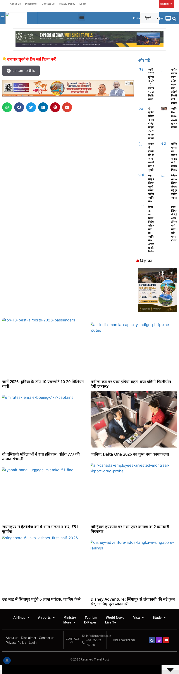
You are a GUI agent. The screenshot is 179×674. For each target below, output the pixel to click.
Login (82, 3)
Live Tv (110, 622)
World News (115, 617)
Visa (136, 617)
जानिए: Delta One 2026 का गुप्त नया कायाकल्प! (130, 454)
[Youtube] (166, 640)
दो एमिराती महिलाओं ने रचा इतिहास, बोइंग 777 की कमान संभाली (153, 123)
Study (157, 617)
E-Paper (90, 622)
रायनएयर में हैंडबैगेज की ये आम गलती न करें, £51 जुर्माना (40, 529)
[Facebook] (152, 640)
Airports (44, 617)
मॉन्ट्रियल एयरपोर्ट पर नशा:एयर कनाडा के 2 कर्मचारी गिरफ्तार (130, 529)
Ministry (70, 617)
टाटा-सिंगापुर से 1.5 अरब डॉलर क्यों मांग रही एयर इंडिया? (175, 223)
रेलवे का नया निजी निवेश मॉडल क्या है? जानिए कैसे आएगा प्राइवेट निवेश (151, 229)
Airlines (19, 617)
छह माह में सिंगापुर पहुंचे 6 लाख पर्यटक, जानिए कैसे (152, 188)
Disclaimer (31, 3)
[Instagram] (159, 640)
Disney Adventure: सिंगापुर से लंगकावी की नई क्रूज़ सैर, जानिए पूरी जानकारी (133, 601)
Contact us (48, 3)
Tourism (91, 617)
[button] (81, 17)
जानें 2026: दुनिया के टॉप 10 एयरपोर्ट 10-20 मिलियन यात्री (43, 384)
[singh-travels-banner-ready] (89, 45)
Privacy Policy (67, 3)
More (67, 622)
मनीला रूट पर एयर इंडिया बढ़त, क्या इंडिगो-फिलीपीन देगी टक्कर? (131, 384)
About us (15, 3)
